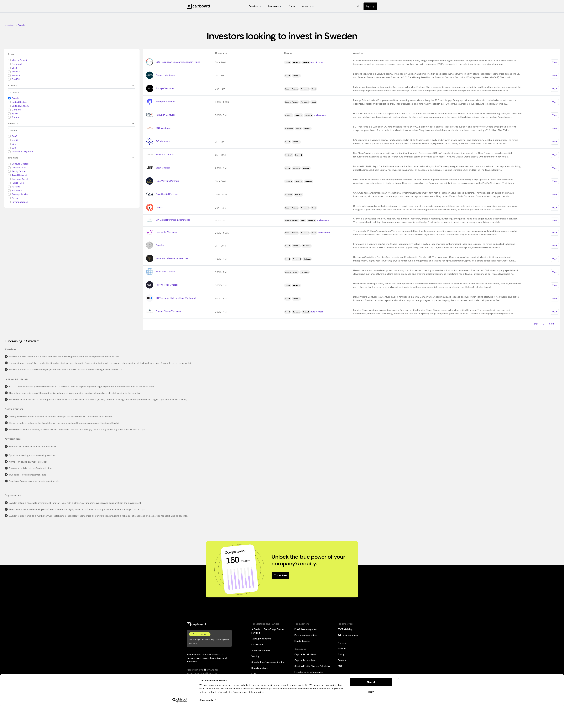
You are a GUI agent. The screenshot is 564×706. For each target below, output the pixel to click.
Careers (342, 660)
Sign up (370, 6)
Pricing (291, 6)
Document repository (306, 635)
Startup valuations (261, 638)
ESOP (254, 673)
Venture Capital (20, 163)
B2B (14, 147)
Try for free (280, 575)
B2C (14, 143)
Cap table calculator (305, 654)
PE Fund (16, 186)
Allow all (371, 682)
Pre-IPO (16, 79)
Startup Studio (20, 194)
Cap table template (304, 660)
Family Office (19, 171)
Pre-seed (17, 64)
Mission (342, 648)
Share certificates (260, 650)
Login (357, 6)
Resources (273, 6)
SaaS (14, 136)
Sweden (16, 98)
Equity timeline (302, 641)
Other (15, 198)
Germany (16, 109)
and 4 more (317, 62)
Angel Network (19, 175)
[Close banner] (398, 679)
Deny (371, 691)
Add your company (348, 635)
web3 (15, 140)
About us (306, 6)
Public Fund (18, 182)
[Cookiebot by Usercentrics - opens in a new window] (180, 700)
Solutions (253, 6)
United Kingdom (20, 105)
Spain (15, 113)
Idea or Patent (19, 60)
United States (19, 102)
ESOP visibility (345, 629)
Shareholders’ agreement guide (267, 662)
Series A (16, 71)
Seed (14, 67)
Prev (536, 323)
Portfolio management (306, 629)
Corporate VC (19, 167)
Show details (206, 700)
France (15, 117)
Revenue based (20, 201)
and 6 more (323, 220)
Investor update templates (308, 672)
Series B (16, 75)
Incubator (17, 190)
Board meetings (259, 668)
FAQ (340, 666)
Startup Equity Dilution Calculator (312, 666)
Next (551, 323)
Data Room (257, 644)
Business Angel (20, 179)
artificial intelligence (22, 151)
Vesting (255, 656)
